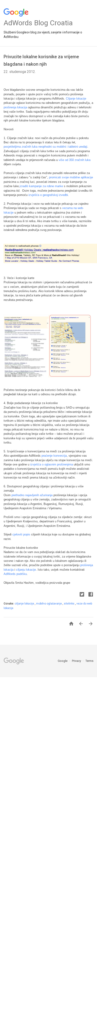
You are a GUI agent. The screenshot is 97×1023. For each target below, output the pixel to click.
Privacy (77, 661)
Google (63, 661)
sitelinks (69, 603)
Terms (89, 661)
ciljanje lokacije (25, 603)
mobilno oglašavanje (49, 603)
